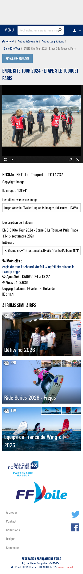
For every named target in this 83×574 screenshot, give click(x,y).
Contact (11, 521)
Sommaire (12, 548)
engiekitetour (11, 267)
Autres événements (28, 41)
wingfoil (50, 267)
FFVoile (59, 11)
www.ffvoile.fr (66, 567)
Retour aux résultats (17, 59)
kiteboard (27, 267)
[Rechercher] (60, 30)
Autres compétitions (53, 41)
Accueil (10, 41)
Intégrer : (8, 242)
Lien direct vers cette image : (20, 200)
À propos (12, 512)
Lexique (10, 539)
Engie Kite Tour (11, 49)
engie (16, 271)
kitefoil (39, 267)
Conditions (13, 530)
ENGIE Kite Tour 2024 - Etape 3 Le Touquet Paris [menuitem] (50, 49)
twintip (7, 271)
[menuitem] (75, 30)
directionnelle (65, 267)
